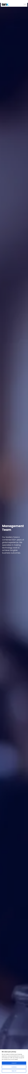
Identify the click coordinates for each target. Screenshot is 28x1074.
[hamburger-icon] (25, 4)
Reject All (14, 1071)
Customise (14, 1067)
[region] (14, 1061)
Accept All (14, 1063)
